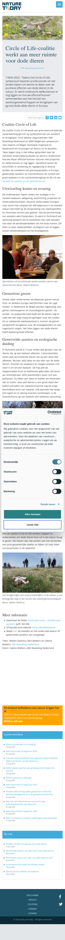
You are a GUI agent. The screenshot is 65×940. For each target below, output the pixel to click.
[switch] (56, 471)
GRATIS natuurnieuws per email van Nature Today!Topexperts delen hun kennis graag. (31, 718)
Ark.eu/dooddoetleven (43, 627)
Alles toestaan (32, 514)
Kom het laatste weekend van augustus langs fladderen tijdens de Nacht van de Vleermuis (32, 760)
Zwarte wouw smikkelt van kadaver (22, 871)
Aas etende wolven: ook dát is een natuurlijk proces (30, 850)
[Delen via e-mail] (60, 117)
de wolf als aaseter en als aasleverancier (23, 181)
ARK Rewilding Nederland (32, 68)
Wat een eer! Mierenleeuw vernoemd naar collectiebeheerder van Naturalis (25, 803)
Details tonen (48, 504)
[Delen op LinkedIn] (55, 117)
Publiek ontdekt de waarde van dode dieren (26, 843)
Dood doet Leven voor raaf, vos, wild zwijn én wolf (29, 857)
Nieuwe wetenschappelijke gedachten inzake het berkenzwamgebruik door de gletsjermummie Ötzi (29, 793)
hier (15, 631)
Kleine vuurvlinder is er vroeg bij (21, 744)
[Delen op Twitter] (51, 117)
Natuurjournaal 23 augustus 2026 (21, 784)
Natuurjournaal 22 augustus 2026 (21, 811)
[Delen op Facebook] (47, 117)
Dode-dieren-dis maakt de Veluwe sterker (25, 864)
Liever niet (32, 524)
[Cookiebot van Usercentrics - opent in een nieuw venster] (47, 413)
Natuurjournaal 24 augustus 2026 (21, 751)
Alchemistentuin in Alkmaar (19, 777)
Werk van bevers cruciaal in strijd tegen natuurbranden (31, 818)
